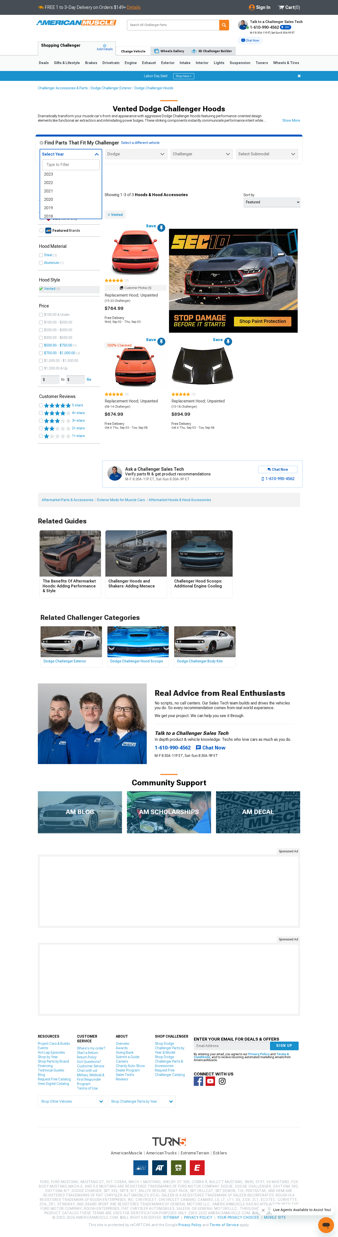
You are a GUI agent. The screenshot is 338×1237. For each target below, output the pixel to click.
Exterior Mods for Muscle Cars (121, 500)
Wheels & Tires (286, 63)
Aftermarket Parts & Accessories (68, 500)
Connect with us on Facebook (198, 1081)
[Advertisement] (169, 891)
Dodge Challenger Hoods (154, 88)
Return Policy (87, 1057)
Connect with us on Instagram (222, 1081)
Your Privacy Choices (238, 1217)
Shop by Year (48, 1057)
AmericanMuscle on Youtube (210, 1081)
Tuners (262, 63)
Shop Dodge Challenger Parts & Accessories (169, 1061)
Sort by (248, 195)
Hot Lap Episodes (51, 1052)
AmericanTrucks (161, 1153)
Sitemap (171, 1217)
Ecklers (220, 1153)
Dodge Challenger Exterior (111, 88)
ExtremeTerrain (195, 1153)
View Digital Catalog (53, 1084)
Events (43, 1048)
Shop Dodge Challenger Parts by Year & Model (169, 1048)
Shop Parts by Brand (53, 1061)
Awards (122, 1048)
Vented (49, 289)
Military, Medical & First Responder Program (90, 1079)
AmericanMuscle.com (76, 23)
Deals (44, 63)
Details (134, 7)
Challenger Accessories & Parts (63, 88)
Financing (45, 1066)
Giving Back (125, 1052)
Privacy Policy (258, 1054)
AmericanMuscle (127, 1153)
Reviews (122, 1079)
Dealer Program (128, 1070)
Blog (41, 1075)
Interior (202, 63)
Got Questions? (89, 1062)
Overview (122, 1044)
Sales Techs (125, 1075)
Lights (219, 63)
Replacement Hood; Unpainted (131, 295)
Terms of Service (224, 1225)
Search (224, 25)
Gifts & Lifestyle (67, 63)
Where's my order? (91, 1048)
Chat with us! (87, 1071)
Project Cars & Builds (54, 1044)
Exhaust (149, 63)
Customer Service (90, 1066)
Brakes (91, 63)
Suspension (240, 63)
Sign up (284, 1046)
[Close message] (299, 75)
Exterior (168, 63)
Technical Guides (51, 1070)
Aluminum (51, 263)
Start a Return (87, 1053)
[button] (250, 40)
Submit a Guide (127, 1057)
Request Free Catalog (54, 1079)
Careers (122, 1061)
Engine (131, 63)
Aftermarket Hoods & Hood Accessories (180, 500)
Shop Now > (184, 76)
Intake (185, 63)
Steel (48, 255)
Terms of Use (87, 1088)
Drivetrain (111, 63)
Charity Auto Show (130, 1066)
